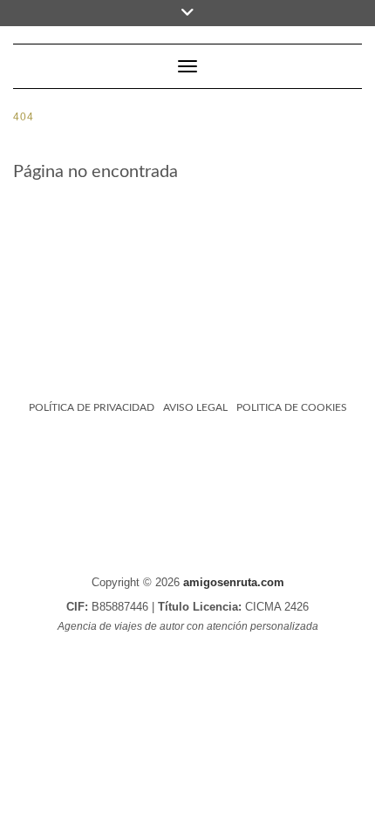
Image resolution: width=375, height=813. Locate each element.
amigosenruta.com (233, 582)
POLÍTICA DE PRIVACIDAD (91, 407)
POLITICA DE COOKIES (291, 407)
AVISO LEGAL (195, 407)
